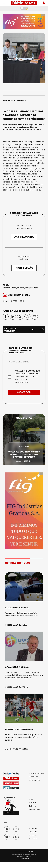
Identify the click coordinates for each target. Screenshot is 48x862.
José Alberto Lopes (19, 295)
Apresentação (9, 287)
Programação (31, 287)
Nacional (24, 607)
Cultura (20, 287)
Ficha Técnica (34, 780)
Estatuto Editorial (36, 773)
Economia (33, 832)
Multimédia (33, 839)
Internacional (25, 729)
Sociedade (24, 446)
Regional (32, 803)
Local (31, 799)
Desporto (10, 729)
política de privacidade (21, 381)
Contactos (33, 777)
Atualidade (9, 100)
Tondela (21, 100)
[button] (5, 418)
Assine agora (24, 236)
